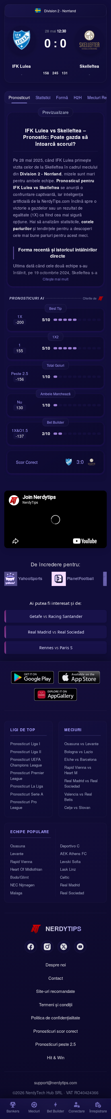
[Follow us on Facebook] (30, 946)
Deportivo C (69, 846)
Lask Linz (68, 869)
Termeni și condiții (55, 1004)
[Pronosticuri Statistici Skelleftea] (89, 40)
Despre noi (56, 965)
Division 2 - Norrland (60, 10)
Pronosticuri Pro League (23, 804)
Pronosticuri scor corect (55, 1031)
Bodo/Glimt (19, 877)
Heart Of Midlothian (26, 869)
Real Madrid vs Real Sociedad (81, 783)
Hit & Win (55, 1057)
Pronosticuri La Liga (26, 786)
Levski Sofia (70, 861)
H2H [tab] (78, 97)
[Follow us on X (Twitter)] (63, 946)
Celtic (64, 877)
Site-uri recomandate (55, 991)
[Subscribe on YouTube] (80, 946)
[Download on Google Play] (32, 677)
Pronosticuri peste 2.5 (55, 1044)
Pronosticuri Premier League (27, 775)
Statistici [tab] (43, 97)
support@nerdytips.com (55, 1082)
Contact (55, 978)
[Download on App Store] (79, 677)
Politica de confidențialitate (55, 1017)
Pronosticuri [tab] (19, 97)
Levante (16, 853)
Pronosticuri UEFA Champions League (26, 762)
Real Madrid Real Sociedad (56, 632)
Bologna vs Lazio (78, 751)
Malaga (16, 892)
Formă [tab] (62, 97)
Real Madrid (70, 885)
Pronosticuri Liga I (25, 743)
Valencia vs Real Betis (78, 796)
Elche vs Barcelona (80, 759)
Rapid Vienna (21, 861)
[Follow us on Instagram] (47, 946)
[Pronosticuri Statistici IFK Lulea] (22, 40)
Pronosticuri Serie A (26, 794)
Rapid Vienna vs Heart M (77, 770)
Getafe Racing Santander (56, 616)
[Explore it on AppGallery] (55, 694)
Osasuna (17, 846)
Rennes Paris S (56, 647)
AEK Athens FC (73, 853)
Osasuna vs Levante (81, 743)
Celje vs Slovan (77, 807)
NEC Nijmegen (22, 885)
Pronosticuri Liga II (25, 751)
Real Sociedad (72, 892)
